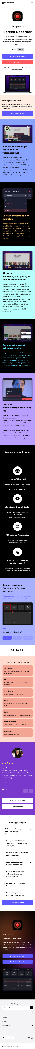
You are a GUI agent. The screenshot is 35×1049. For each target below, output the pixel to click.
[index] (8, 2)
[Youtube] (12, 1037)
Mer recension (17, 807)
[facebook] (8, 1037)
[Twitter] (3, 1037)
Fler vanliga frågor (17, 902)
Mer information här (17, 113)
